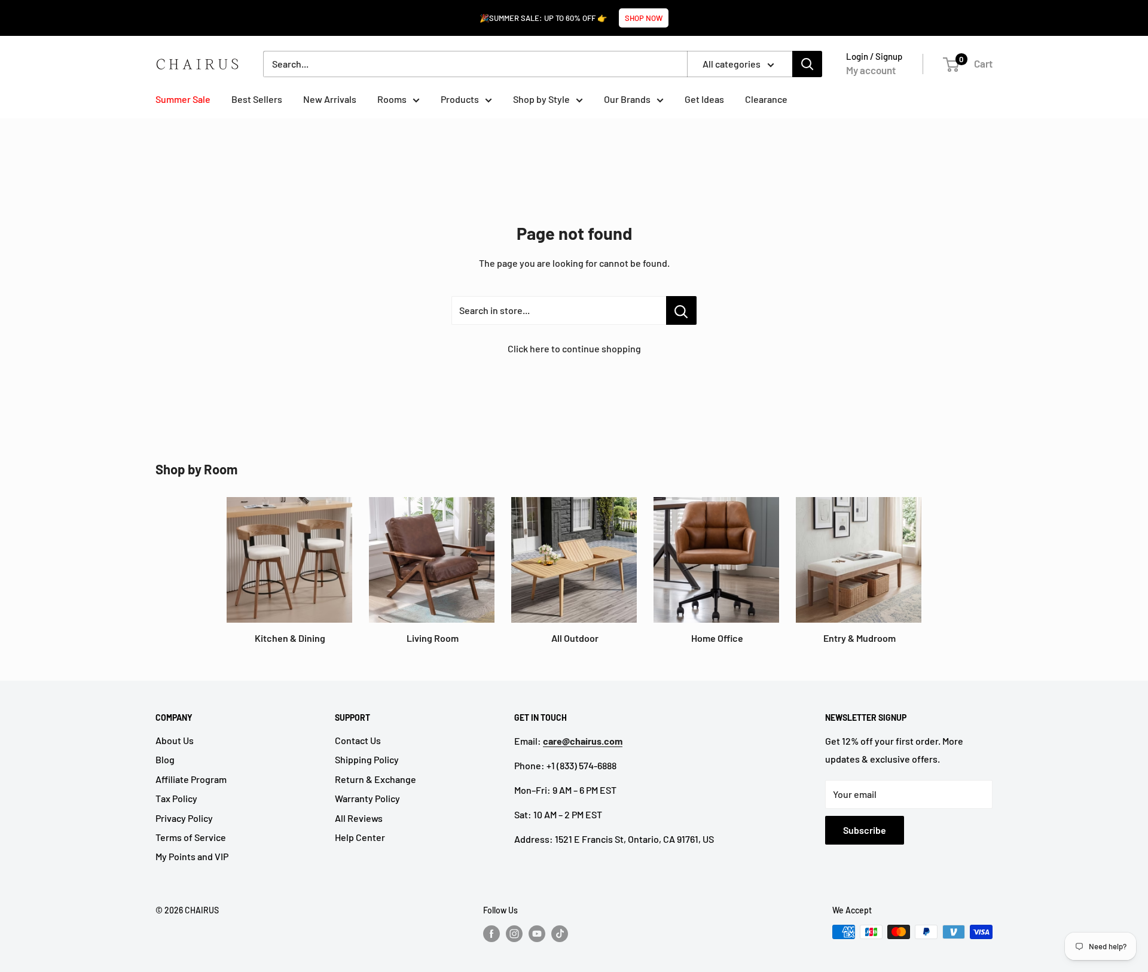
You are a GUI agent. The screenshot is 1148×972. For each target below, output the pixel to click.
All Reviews (359, 818)
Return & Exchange (375, 779)
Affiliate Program (191, 779)
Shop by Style (541, 99)
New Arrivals (329, 99)
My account (871, 70)
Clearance (766, 99)
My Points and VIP (191, 856)
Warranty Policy (367, 798)
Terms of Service (190, 837)
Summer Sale (182, 99)
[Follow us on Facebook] (491, 933)
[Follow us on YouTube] (537, 933)
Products (460, 99)
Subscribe (864, 830)
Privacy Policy (184, 818)
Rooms (392, 99)
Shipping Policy (367, 759)
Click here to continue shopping (574, 348)
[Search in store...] (681, 310)
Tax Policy (176, 798)
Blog (165, 759)
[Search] (807, 64)
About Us (174, 740)
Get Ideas (704, 99)
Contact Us (358, 740)
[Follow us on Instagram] (514, 933)
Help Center (360, 837)
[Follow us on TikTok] (559, 933)
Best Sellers (256, 99)
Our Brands (627, 99)
